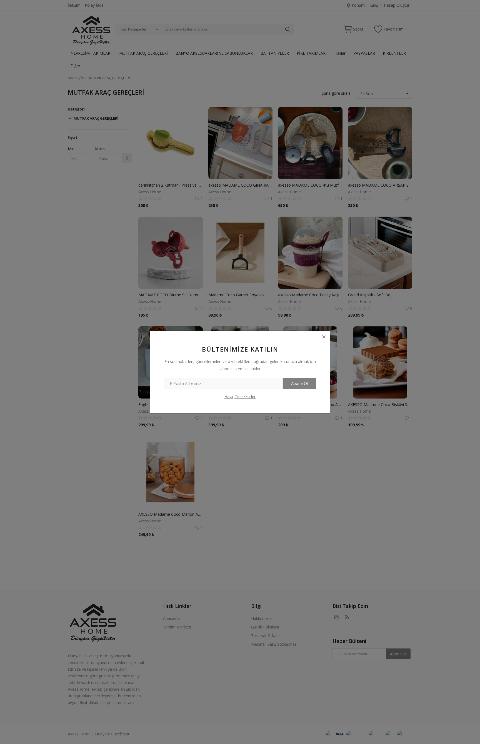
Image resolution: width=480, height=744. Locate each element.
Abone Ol (299, 383)
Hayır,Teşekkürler (240, 396)
